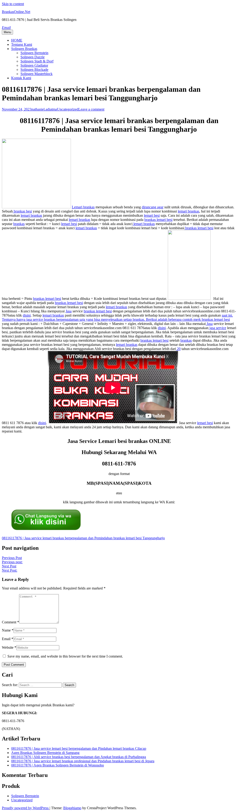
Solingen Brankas (24, 49)
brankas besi (22, 211)
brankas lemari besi (158, 220)
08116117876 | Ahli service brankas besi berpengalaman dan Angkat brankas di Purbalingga (78, 757)
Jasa (69, 311)
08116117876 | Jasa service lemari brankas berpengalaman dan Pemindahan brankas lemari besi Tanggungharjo (83, 538)
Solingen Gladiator (34, 65)
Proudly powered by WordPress (26, 808)
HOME (16, 40)
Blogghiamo (72, 808)
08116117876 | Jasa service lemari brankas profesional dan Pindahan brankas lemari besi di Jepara (82, 761)
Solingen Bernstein (34, 53)
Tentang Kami (21, 44)
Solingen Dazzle (32, 57)
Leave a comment (91, 109)
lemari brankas (188, 211)
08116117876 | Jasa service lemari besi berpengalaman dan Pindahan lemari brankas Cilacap (78, 748)
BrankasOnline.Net (16, 12)
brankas (19, 224)
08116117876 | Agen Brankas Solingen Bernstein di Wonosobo (57, 765)
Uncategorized (67, 109)
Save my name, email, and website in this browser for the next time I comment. (65, 656)
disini (27, 315)
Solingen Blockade (34, 70)
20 (178, 349)
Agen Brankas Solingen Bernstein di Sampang (45, 753)
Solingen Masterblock (36, 74)
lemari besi (152, 215)
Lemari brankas (83, 207)
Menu (7, 32)
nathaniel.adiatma (44, 109)
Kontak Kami (21, 78)
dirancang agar (152, 207)
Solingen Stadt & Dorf (36, 61)
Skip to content (13, 4)
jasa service (217, 328)
